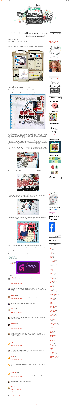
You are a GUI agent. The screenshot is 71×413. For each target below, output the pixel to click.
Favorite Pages (52, 283)
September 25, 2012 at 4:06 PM (16, 369)
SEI (50, 328)
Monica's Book (52, 308)
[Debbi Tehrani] (52, 231)
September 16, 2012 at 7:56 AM (16, 328)
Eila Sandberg (13, 331)
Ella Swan (12, 342)
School (51, 332)
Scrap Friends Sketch (53, 333)
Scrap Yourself (52, 335)
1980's (51, 248)
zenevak (12, 356)
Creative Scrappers (53, 277)
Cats (50, 265)
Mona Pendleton (14, 372)
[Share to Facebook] (14, 262)
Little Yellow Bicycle (53, 303)
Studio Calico (52, 343)
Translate (56, 78)
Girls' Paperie (52, 285)
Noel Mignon (52, 314)
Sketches (28, 263)
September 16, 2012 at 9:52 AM (16, 345)
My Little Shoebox (53, 310)
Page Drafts (52, 319)
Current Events (52, 278)
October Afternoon (53, 315)
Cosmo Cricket (52, 273)
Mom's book (52, 307)
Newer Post (11, 393)
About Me (51, 253)
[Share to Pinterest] (15, 262)
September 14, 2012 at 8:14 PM (16, 298)
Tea (50, 344)
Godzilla (51, 286)
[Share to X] (13, 262)
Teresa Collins (52, 345)
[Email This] (11, 262)
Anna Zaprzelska (14, 380)
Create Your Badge (51, 232)
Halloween (51, 289)
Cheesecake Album (53, 266)
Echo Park (51, 282)
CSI (19, 263)
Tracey (12, 315)
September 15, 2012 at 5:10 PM (16, 304)
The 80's (51, 348)
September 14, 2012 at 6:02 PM (16, 292)
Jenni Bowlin (52, 295)
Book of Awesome (53, 260)
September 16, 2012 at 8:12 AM (16, 339)
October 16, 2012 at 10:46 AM (16, 389)
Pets (50, 320)
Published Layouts (53, 323)
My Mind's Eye (52, 311)
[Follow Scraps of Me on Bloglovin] (52, 213)
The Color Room (52, 349)
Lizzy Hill (12, 277)
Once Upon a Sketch (23, 263)
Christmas (51, 269)
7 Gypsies (51, 252)
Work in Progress (53, 358)
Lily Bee (51, 302)
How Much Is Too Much (54, 294)
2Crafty (51, 249)
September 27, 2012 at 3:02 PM (16, 376)
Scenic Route (52, 331)
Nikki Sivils (51, 312)
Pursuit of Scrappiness (53, 324)
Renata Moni (13, 308)
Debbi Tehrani (50, 221)
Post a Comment (13, 391)
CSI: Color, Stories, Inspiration (34, 43)
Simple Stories (52, 337)
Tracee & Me (52, 352)
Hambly (51, 290)
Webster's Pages (52, 353)
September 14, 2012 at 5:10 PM (16, 283)
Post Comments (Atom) (17, 395)
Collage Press (52, 270)
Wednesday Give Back (53, 356)
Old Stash (51, 316)
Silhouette (51, 336)
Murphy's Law (13, 295)
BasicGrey (51, 256)
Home (28, 393)
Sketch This (52, 339)
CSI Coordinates (52, 264)
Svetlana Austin (14, 323)
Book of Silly (52, 261)
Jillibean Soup (52, 297)
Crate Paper (52, 274)
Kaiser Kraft (52, 299)
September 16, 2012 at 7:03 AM (16, 319)
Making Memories (53, 306)
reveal (40, 250)
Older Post (45, 393)
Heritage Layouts (53, 291)
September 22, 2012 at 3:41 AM (16, 359)
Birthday (51, 257)
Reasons (51, 327)
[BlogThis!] (12, 262)
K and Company (52, 298)
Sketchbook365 (52, 341)
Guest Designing (52, 287)
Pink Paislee (52, 322)
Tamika (12, 386)
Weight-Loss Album (53, 357)
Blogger (37, 404)
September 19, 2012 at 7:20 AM (16, 353)
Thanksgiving (52, 347)
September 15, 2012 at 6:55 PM (16, 312)
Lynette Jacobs (14, 349)
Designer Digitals (52, 281)
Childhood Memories (14, 263)
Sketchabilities (52, 340)
